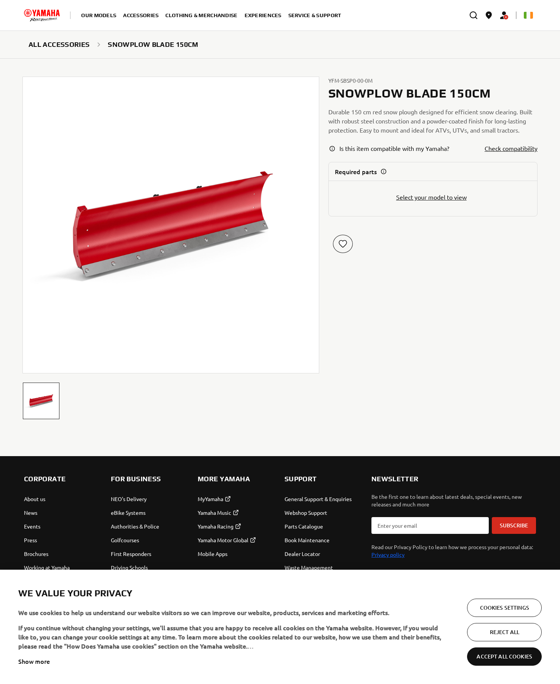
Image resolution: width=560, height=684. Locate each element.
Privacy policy (388, 554)
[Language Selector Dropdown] (528, 15)
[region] (280, 627)
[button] (41, 401)
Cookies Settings (504, 607)
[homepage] (42, 15)
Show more (34, 661)
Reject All (504, 632)
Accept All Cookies (504, 656)
